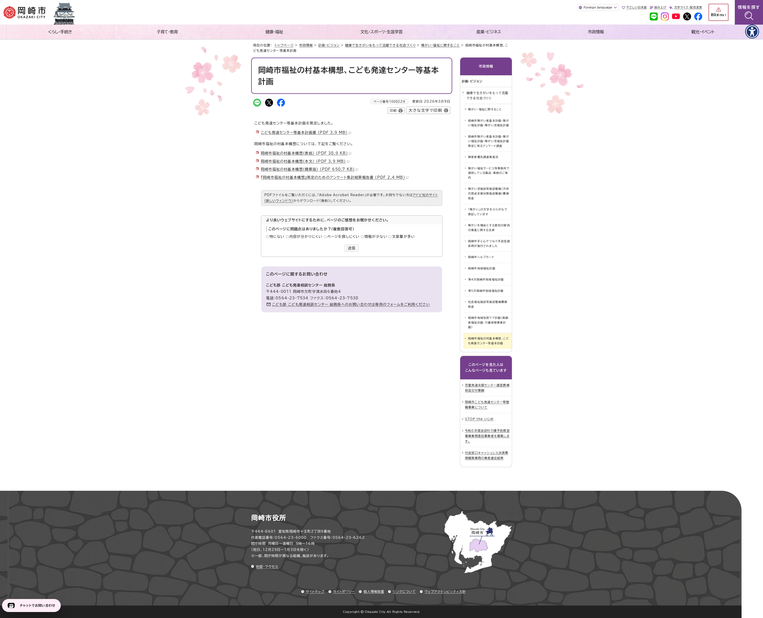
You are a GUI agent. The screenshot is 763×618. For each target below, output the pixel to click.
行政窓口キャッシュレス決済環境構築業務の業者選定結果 (486, 455)
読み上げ (660, 7)
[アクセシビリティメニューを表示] (752, 32)
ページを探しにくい (343, 236)
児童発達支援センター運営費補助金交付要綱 (487, 388)
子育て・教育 (167, 32)
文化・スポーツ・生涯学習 (381, 32)
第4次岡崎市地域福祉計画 (486, 279)
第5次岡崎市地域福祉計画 (486, 290)
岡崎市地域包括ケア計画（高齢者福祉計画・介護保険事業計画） (488, 322)
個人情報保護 (374, 591)
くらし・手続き (60, 32)
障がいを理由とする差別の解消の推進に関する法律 (489, 227)
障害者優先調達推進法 (483, 157)
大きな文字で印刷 (425, 110)
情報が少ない (375, 236)
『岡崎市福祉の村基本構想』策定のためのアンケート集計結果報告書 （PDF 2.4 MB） (333, 177)
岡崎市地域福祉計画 (481, 268)
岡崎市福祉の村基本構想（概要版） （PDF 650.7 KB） (308, 169)
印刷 (393, 110)
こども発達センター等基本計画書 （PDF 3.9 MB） (304, 132)
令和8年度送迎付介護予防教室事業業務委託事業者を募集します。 (487, 436)
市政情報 (596, 32)
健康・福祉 (274, 32)
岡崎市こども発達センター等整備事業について (487, 404)
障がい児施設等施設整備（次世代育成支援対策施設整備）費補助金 (488, 193)
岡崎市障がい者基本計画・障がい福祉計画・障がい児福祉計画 (488, 123)
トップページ (284, 45)
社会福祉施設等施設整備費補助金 (487, 304)
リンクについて (404, 591)
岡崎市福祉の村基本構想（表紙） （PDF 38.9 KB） (304, 153)
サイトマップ (315, 591)
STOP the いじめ (479, 418)
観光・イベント (703, 32)
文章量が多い (403, 236)
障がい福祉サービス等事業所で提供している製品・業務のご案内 (489, 173)
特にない (277, 236)
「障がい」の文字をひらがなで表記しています (487, 212)
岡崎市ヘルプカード (481, 257)
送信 (352, 248)
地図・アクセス (267, 566)
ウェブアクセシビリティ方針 (445, 591)
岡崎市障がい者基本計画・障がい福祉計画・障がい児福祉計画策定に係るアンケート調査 (488, 141)
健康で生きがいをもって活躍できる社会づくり (380, 45)
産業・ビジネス (488, 32)
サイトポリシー (344, 591)
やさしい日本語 (636, 7)
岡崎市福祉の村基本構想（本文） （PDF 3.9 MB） (303, 161)
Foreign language (598, 7)
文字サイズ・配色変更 (688, 7)
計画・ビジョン (329, 45)
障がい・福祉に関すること (440, 45)
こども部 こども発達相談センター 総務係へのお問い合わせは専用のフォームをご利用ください (351, 304)
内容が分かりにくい (305, 236)
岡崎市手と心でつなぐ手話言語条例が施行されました (489, 243)
